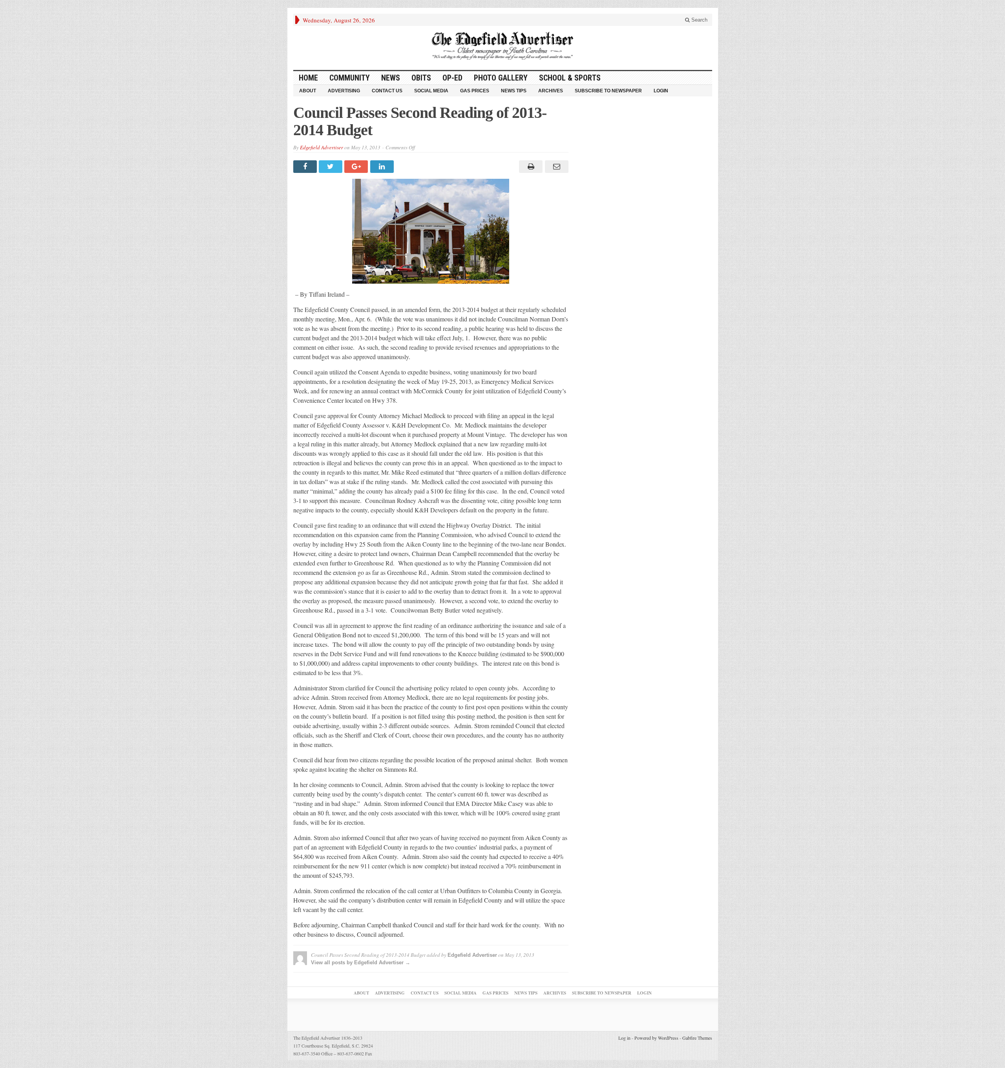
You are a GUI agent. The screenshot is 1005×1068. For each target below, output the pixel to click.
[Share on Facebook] (306, 166)
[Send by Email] (555, 166)
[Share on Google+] (357, 166)
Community (349, 78)
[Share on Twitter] (331, 166)
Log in (624, 1038)
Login (661, 91)
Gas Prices (474, 91)
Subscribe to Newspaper (608, 91)
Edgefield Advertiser (321, 147)
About (307, 91)
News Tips (513, 91)
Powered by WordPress (656, 1038)
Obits (421, 78)
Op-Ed (452, 78)
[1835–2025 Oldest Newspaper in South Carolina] (502, 46)
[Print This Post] (530, 166)
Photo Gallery (501, 78)
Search (698, 20)
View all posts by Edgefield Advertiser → (360, 962)
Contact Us (387, 91)
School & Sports (570, 78)
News (390, 78)
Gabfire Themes (697, 1038)
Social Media (431, 91)
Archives (550, 91)
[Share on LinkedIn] (383, 166)
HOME (308, 78)
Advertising (344, 91)
